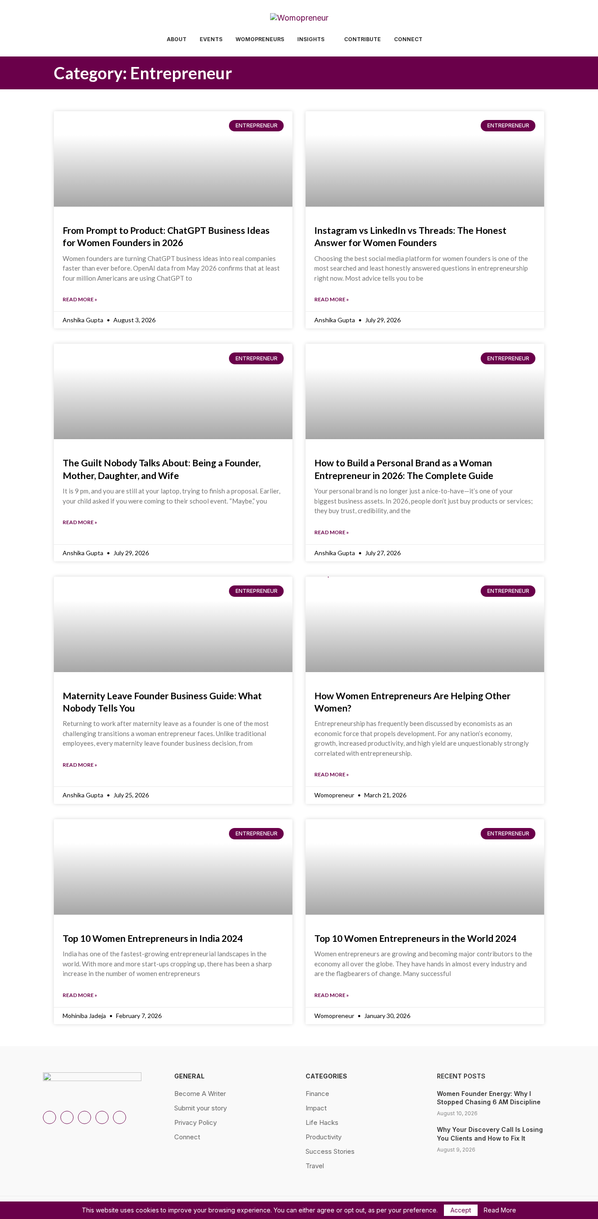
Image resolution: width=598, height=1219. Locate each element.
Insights (310, 39)
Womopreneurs (260, 39)
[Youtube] (102, 1117)
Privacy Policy (195, 1122)
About (176, 39)
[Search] (550, 40)
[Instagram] (49, 1117)
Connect (408, 39)
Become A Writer (200, 1093)
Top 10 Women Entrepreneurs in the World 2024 (415, 938)
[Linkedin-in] (67, 1117)
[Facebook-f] (119, 1117)
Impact (316, 1108)
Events (211, 39)
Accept (460, 1210)
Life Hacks (322, 1122)
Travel (315, 1166)
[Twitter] (84, 1117)
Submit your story (200, 1108)
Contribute (362, 39)
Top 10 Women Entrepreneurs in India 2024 (153, 938)
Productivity (323, 1137)
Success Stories (330, 1151)
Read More (500, 1210)
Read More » (80, 299)
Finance (317, 1093)
